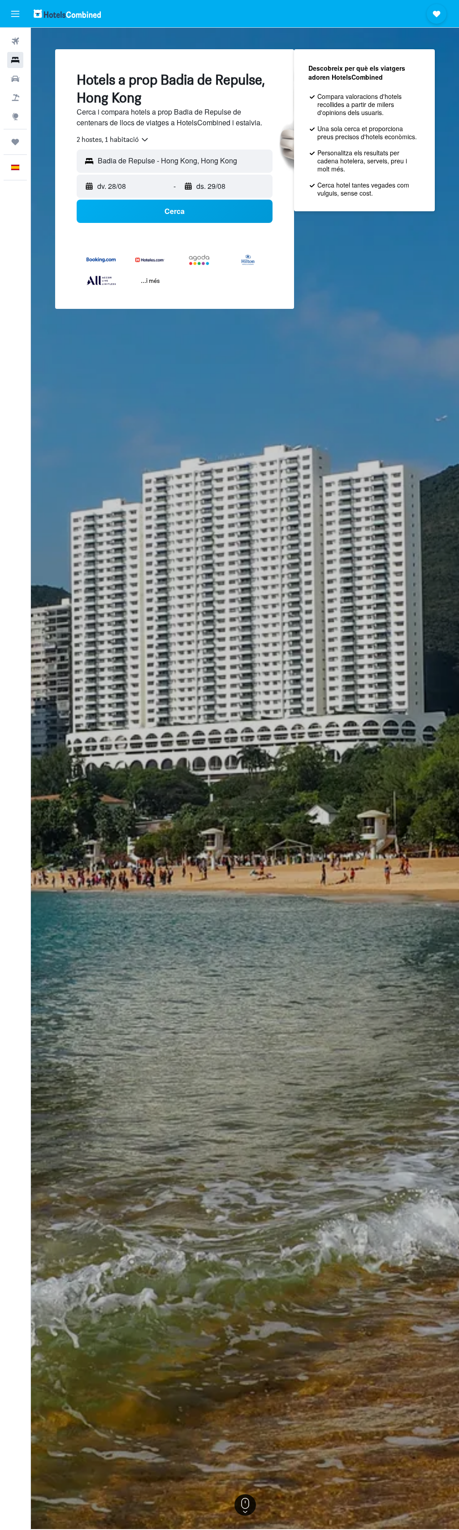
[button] (15, 14)
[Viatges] (15, 142)
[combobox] (113, 139)
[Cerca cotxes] (15, 79)
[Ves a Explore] (15, 116)
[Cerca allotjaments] (15, 60)
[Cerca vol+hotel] (15, 98)
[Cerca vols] (15, 41)
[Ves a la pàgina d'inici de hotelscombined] (67, 13)
